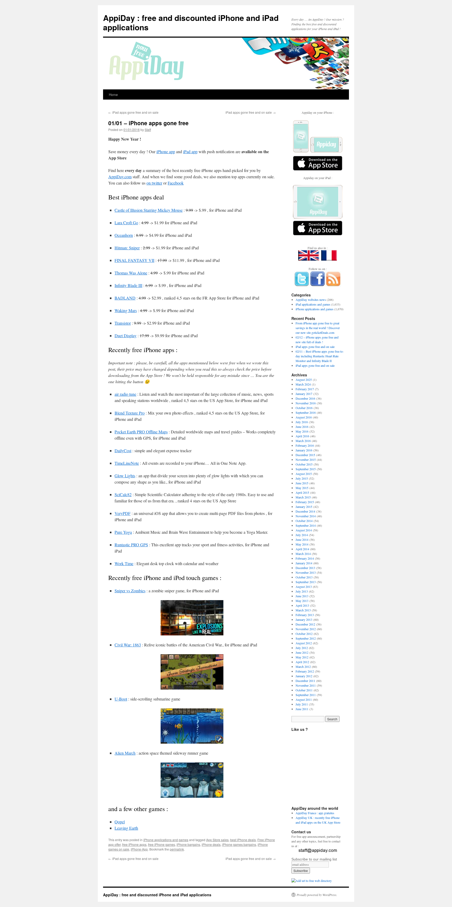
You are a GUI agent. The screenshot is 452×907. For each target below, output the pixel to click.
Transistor (123, 323)
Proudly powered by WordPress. (317, 895)
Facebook (176, 183)
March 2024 (303, 384)
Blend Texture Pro (130, 413)
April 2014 (302, 549)
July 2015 (302, 478)
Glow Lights (125, 475)
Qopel (120, 821)
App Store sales (217, 839)
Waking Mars (126, 310)
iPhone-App (139, 849)
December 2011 (305, 681)
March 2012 (303, 666)
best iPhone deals (243, 839)
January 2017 (304, 394)
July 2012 (302, 648)
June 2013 (302, 596)
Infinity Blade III (128, 285)
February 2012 (305, 671)
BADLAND (125, 298)
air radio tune (125, 394)
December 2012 (305, 624)
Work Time (124, 563)
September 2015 (306, 469)
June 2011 (302, 709)
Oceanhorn (124, 235)
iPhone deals (211, 844)
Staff (148, 129)
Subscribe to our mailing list (314, 859)
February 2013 (305, 615)
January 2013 (304, 619)
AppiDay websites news (311, 299)
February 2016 (305, 445)
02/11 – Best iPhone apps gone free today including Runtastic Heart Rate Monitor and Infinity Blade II (320, 356)
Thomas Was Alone (131, 272)
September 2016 (306, 412)
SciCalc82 (123, 494)
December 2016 (305, 398)
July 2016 (302, 422)
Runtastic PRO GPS (131, 544)
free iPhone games (161, 844)
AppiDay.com (120, 176)
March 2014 (303, 554)
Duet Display (126, 335)
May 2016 (302, 431)
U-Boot (121, 699)
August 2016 (304, 417)
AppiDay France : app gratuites (315, 813)
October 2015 (304, 464)
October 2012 (304, 634)
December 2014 (305, 511)
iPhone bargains (188, 844)
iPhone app (165, 151)
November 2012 (306, 629)
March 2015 (303, 497)
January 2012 (304, 676)
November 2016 (306, 403)
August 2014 (304, 530)
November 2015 (306, 459)
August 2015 (304, 474)
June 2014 (302, 539)
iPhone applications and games (165, 839)
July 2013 (302, 591)
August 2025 (304, 379)
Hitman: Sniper (127, 247)
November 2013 (306, 572)
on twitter (154, 183)
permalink (177, 849)
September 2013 (306, 582)
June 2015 (302, 483)
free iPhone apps (134, 844)
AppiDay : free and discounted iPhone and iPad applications (191, 22)
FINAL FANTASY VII (134, 260)
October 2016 (304, 408)
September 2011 (306, 695)
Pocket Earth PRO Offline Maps (141, 431)
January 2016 (304, 450)
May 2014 (302, 544)
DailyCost (123, 450)
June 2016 (302, 426)
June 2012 (302, 652)
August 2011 (304, 699)
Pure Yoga (123, 532)
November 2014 (306, 516)
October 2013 (304, 577)
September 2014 (306, 525)
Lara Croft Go (126, 222)
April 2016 (302, 436)
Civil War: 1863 (128, 644)
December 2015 (305, 455)
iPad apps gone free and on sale (133, 112)
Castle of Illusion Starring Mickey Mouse (149, 210)
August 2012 (304, 643)
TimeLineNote (127, 463)
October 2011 (304, 690)
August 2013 (304, 586)
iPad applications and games (313, 304)
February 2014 (305, 558)
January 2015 (304, 506)
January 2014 (304, 563)
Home (113, 94)
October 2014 (304, 521)
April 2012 (302, 662)
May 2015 (302, 488)
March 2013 (303, 610)
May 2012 (302, 657)
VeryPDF (123, 513)
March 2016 (303, 441)
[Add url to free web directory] (311, 881)
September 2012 (306, 638)
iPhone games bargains (239, 844)
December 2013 (305, 568)
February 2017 (305, 389)
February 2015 (305, 502)
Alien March (125, 753)
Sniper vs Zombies (130, 590)
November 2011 (306, 685)
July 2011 (302, 704)
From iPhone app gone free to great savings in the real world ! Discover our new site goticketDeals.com (318, 328)
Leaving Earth (126, 828)
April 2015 (302, 492)
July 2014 (302, 535)
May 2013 (302, 601)
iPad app (190, 151)
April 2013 (302, 605)
